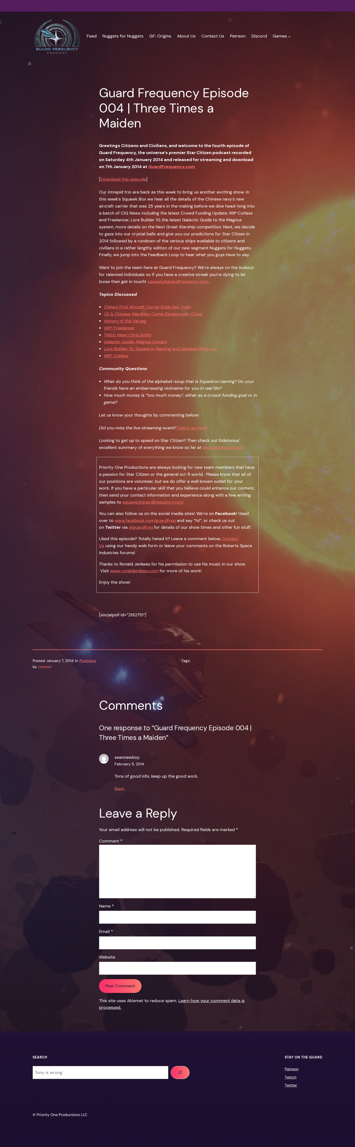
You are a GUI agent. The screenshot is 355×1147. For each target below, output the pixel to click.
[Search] (180, 1072)
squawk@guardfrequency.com (179, 281)
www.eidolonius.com (223, 447)
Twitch (290, 1077)
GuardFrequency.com (171, 167)
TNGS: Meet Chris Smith (127, 335)
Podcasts (87, 660)
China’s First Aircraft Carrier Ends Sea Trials (147, 307)
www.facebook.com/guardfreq (145, 520)
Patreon (291, 1069)
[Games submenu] (289, 36)
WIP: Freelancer (119, 328)
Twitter (291, 1085)
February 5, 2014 (129, 764)
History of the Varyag (125, 321)
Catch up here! (191, 428)
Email (106, 931)
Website (107, 957)
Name (106, 906)
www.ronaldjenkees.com (134, 571)
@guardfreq (141, 527)
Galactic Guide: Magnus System (135, 342)
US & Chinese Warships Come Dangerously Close (153, 314)
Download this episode (123, 179)
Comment (110, 841)
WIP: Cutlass (116, 356)
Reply (119, 788)
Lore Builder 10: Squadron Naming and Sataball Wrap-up (160, 349)
